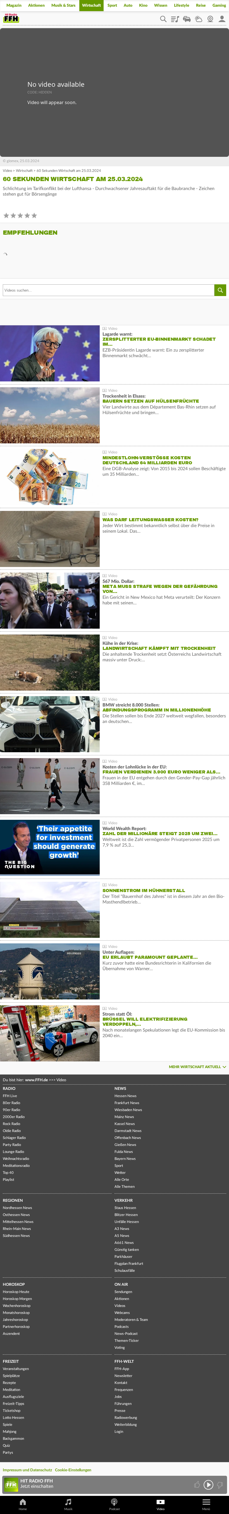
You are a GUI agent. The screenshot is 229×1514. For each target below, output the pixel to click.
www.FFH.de (36, 1080)
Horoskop (14, 1285)
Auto (128, 6)
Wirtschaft (91, 6)
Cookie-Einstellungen (73, 1470)
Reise (201, 6)
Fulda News (124, 1152)
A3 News (122, 1229)
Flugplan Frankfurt (129, 1264)
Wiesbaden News (128, 1110)
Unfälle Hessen (127, 1222)
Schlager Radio (14, 1138)
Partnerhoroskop (16, 1327)
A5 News (122, 1236)
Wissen (160, 6)
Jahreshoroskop (15, 1320)
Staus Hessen (125, 1208)
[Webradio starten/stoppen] (208, 1485)
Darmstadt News (128, 1131)
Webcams (122, 1313)
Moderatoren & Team (131, 1320)
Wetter (198, 17)
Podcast (114, 1509)
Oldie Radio (12, 1131)
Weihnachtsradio (16, 1159)
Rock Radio (11, 1124)
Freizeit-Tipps (13, 1404)
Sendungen (123, 1292)
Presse (120, 1411)
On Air (121, 1285)
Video (7, 171)
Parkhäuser (123, 1257)
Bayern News (125, 1159)
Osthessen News (16, 1215)
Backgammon (13, 1439)
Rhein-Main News (17, 1229)
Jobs (118, 1397)
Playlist (175, 17)
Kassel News (125, 1124)
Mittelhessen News (18, 1222)
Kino (143, 6)
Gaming (219, 6)
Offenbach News (128, 1138)
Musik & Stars (63, 6)
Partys (8, 1453)
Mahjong (9, 1432)
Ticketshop (11, 1411)
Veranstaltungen (16, 1369)
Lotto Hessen (13, 1418)
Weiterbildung (126, 1425)
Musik (68, 1509)
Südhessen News (16, 1236)
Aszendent (11, 1334)
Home (23, 1509)
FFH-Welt (124, 1362)
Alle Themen (125, 1187)
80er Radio (11, 1103)
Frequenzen (124, 1390)
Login (119, 1432)
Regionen (13, 1201)
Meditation (11, 1390)
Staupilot (187, 17)
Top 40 (8, 1173)
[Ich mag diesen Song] (197, 1485)
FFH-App (122, 1369)
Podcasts (122, 1327)
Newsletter (123, 1376)
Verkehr (124, 1201)
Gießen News (125, 1145)
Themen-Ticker (127, 1341)
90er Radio (11, 1110)
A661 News (124, 1243)
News (120, 1089)
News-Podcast (126, 1334)
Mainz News (124, 1117)
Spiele (7, 1425)
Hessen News (126, 1096)
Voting (120, 1348)
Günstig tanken (127, 1250)
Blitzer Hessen (126, 1215)
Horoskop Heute (16, 1292)
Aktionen (36, 6)
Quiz (6, 1446)
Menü (206, 1509)
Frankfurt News (127, 1103)
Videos (120, 1306)
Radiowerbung (126, 1418)
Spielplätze (11, 1376)
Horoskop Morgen (17, 1299)
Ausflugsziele (13, 1397)
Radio (9, 1089)
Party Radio (12, 1145)
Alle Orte (122, 1180)
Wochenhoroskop (16, 1306)
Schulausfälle (125, 1271)
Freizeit (11, 1362)
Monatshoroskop (16, 1313)
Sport (112, 6)
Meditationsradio (16, 1166)
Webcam (210, 17)
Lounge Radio (13, 1152)
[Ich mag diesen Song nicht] (219, 1485)
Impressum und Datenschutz (27, 1470)
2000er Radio (14, 1117)
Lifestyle (181, 6)
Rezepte (9, 1383)
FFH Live (10, 1096)
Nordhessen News (17, 1208)
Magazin (14, 6)
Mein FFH (222, 17)
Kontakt (121, 1383)
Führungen (123, 1404)
